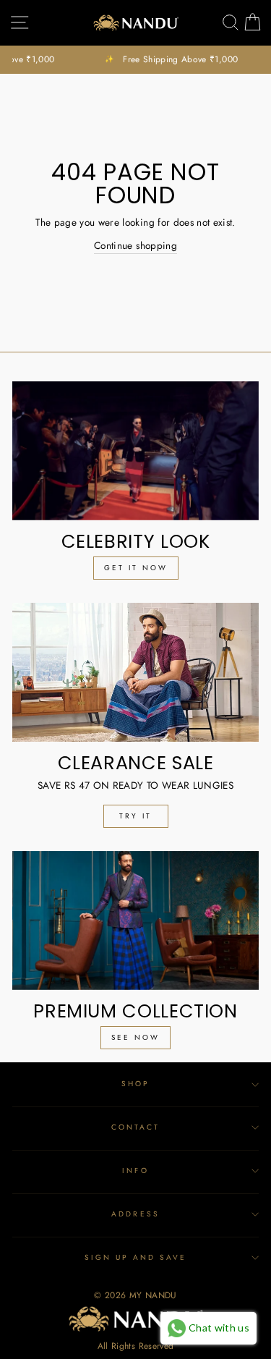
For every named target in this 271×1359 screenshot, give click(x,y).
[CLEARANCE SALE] (135, 672)
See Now (135, 1037)
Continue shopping (135, 245)
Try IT (135, 815)
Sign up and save (136, 1257)
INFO (135, 1170)
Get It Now (136, 567)
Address (135, 1213)
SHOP (135, 1083)
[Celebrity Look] (135, 450)
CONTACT (135, 1127)
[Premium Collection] (135, 920)
